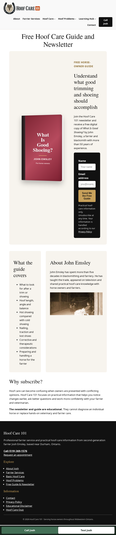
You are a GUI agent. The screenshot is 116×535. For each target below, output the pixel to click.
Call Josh (105, 22)
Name (82, 161)
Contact (10, 498)
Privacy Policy (85, 231)
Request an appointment (18, 455)
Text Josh (86, 530)
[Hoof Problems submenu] (75, 19)
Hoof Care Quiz (15, 509)
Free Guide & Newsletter (20, 484)
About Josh (12, 468)
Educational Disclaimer (19, 506)
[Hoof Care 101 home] (22, 8)
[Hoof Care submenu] (54, 19)
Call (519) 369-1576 (15, 451)
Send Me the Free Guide (87, 196)
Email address (83, 176)
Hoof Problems (15, 480)
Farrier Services (15, 472)
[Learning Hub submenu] (95, 19)
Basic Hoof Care (15, 476)
